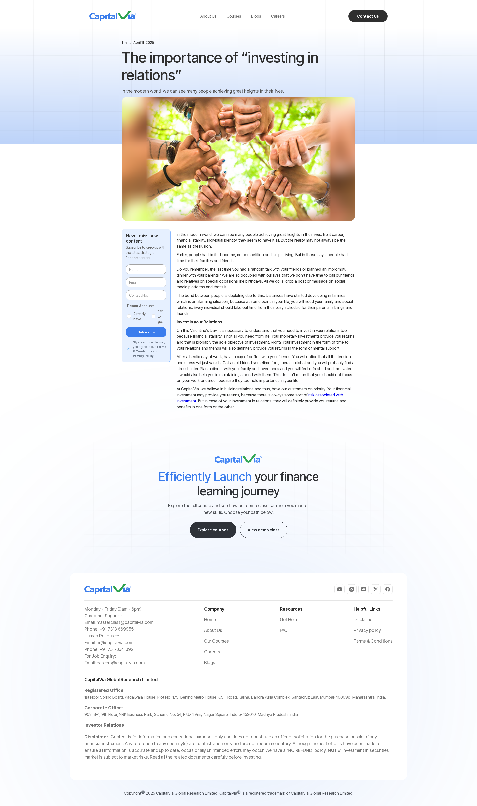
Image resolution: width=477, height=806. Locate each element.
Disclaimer (364, 619)
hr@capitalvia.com (115, 642)
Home (210, 619)
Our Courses (216, 641)
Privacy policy (367, 630)
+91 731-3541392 (116, 649)
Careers (212, 651)
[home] (113, 16)
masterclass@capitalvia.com (125, 622)
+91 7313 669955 (116, 629)
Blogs (209, 662)
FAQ (283, 630)
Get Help (288, 619)
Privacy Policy (143, 356)
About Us (213, 630)
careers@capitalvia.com (121, 662)
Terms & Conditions (373, 641)
